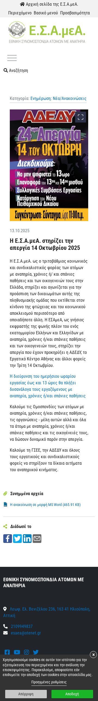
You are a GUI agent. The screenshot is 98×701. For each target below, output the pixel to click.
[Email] (37, 538)
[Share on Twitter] (17, 538)
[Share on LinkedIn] (27, 538)
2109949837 (21, 626)
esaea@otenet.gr (26, 633)
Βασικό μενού (46, 12)
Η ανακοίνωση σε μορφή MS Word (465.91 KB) (45, 504)
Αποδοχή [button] (72, 694)
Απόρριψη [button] (25, 694)
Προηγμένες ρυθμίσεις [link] (49, 682)
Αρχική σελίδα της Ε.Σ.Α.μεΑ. (51, 4)
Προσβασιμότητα (75, 12)
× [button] (93, 654)
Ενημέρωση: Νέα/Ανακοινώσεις (58, 98)
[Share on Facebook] (7, 538)
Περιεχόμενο (20, 12)
